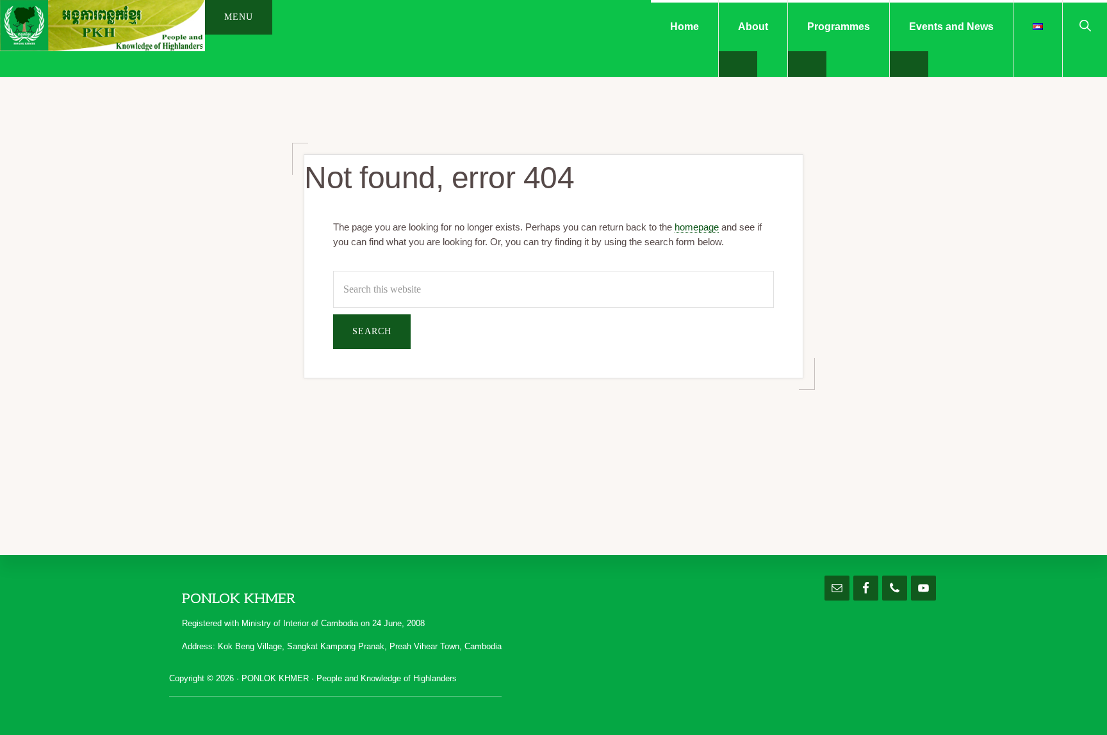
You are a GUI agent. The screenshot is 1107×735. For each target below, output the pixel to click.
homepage (697, 227)
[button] (1085, 24)
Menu (238, 17)
